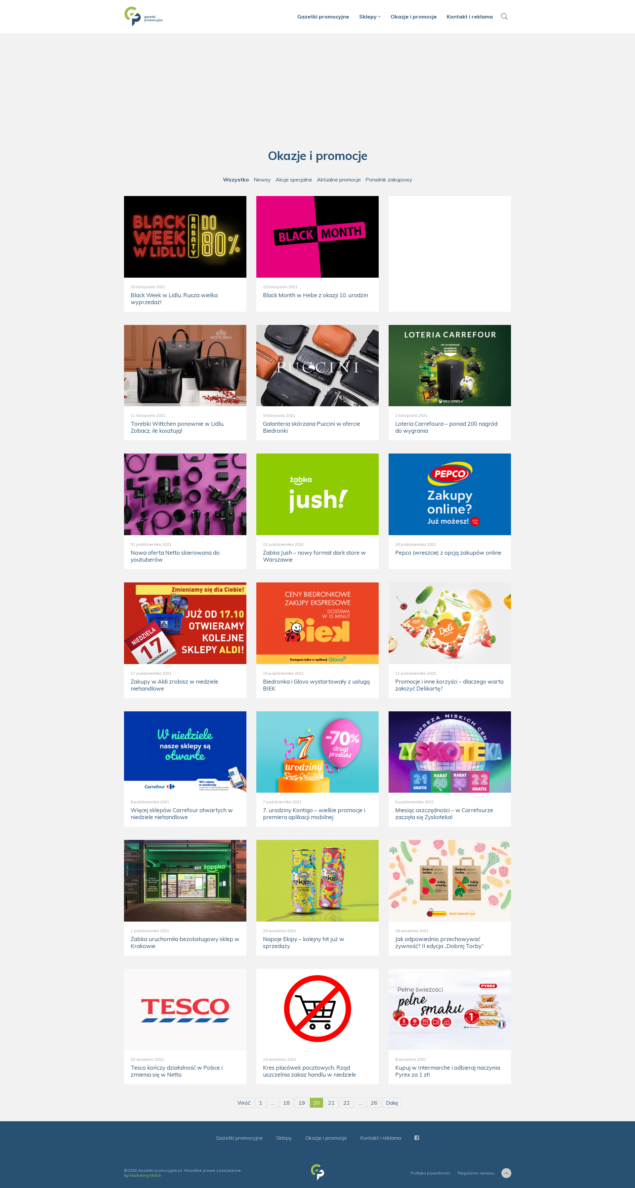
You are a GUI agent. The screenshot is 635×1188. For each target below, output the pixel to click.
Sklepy (368, 16)
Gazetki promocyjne (323, 16)
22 (346, 1102)
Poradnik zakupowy (388, 179)
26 (374, 1102)
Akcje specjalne (293, 179)
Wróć (243, 1102)
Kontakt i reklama (470, 16)
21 (331, 1102)
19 (301, 1102)
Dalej (392, 1102)
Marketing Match (145, 1175)
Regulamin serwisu (476, 1172)
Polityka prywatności (430, 1172)
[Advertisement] (317, 92)
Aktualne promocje (339, 179)
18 (286, 1102)
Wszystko (236, 179)
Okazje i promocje (414, 16)
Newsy (262, 179)
